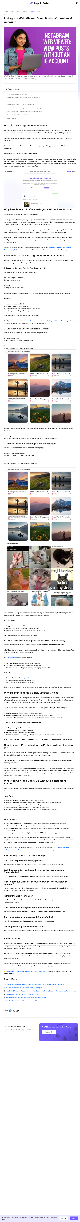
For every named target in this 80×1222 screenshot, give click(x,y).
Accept (74, 1218)
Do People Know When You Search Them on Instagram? (24, 988)
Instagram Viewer (26, 678)
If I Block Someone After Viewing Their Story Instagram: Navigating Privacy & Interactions (34, 984)
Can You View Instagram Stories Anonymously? (21, 1001)
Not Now (63, 1218)
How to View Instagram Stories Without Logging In (22, 994)
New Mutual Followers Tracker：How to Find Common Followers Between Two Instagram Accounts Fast (41, 991)
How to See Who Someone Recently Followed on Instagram (26, 997)
